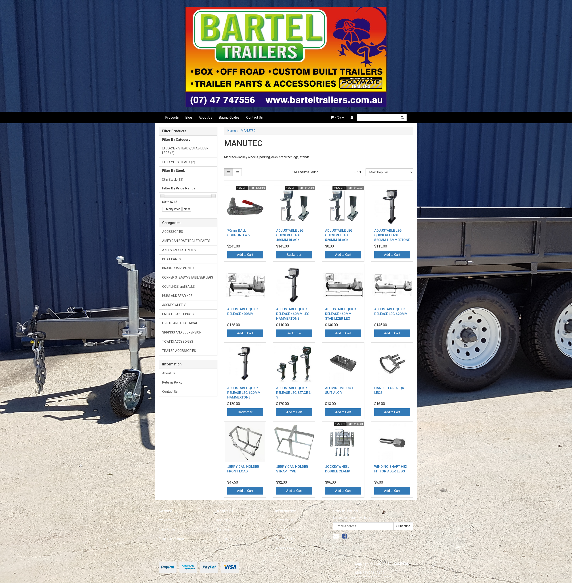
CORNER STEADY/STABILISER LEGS (185, 151)
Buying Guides (229, 117)
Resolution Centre (171, 539)
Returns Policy (172, 382)
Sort (358, 172)
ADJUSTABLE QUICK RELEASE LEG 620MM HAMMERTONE (244, 392)
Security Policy (285, 548)
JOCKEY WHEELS (174, 305)
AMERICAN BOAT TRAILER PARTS (186, 241)
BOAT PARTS (171, 259)
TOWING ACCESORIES (177, 341)
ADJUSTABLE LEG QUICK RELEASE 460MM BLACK (290, 235)
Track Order (167, 529)
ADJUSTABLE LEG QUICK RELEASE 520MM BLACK (339, 235)
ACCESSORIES (172, 231)
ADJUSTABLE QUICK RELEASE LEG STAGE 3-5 (294, 392)
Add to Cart (245, 254)
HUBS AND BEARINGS (177, 296)
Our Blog (223, 529)
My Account (167, 520)
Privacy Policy (284, 529)
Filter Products (174, 131)
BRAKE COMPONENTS (178, 268)
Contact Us (254, 117)
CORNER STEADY (180, 162)
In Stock (174, 179)
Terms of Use (284, 520)
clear (187, 209)
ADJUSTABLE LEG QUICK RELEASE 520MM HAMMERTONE (392, 235)
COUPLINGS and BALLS (178, 286)
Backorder (294, 254)
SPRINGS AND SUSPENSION (181, 332)
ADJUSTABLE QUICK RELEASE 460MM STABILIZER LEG (340, 314)
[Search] (402, 117)
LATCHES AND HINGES (178, 314)
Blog (188, 117)
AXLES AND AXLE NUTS (179, 250)
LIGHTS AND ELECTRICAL (180, 323)
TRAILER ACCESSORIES (179, 350)
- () (338, 117)
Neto (388, 576)
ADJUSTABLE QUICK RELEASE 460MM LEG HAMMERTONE (292, 314)
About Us (205, 117)
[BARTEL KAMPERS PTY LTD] (286, 55)
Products (172, 117)
